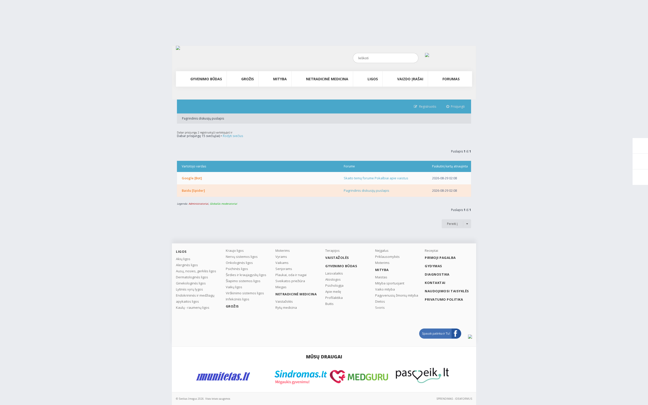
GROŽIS (247, 78)
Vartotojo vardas (194, 166)
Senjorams (283, 268)
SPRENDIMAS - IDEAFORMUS (454, 398)
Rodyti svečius (233, 136)
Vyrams (281, 256)
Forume (349, 166)
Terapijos (332, 250)
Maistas (381, 277)
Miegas (281, 287)
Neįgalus (382, 250)
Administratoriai (198, 203)
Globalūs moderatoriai (223, 203)
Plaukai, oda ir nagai (291, 275)
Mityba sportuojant (389, 283)
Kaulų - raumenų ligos (192, 307)
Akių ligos (183, 259)
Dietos (380, 301)
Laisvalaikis (334, 273)
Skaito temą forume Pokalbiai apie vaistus (376, 178)
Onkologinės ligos (239, 262)
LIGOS (373, 78)
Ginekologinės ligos (191, 283)
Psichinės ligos (237, 268)
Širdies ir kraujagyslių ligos (246, 275)
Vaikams (282, 262)
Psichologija (334, 285)
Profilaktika (334, 297)
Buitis (329, 303)
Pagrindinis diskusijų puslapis (203, 118)
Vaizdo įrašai (410, 78)
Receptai (431, 250)
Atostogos (333, 279)
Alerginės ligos (187, 265)
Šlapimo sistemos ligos (243, 281)
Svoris (380, 307)
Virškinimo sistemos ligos (245, 293)
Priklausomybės (387, 256)
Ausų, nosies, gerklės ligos (196, 271)
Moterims (282, 250)
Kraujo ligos (235, 250)
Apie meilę (333, 291)
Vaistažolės (284, 301)
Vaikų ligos (234, 287)
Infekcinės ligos (237, 299)
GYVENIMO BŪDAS (206, 78)
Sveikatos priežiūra (290, 281)
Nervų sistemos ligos (242, 256)
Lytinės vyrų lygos (189, 289)
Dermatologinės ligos (192, 277)
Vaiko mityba (385, 289)
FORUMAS (451, 78)
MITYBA (280, 78)
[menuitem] (455, 106)
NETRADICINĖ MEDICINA (327, 78)
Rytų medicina (286, 307)
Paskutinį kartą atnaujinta (450, 166)
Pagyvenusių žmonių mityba (396, 295)
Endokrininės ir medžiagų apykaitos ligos (195, 298)
